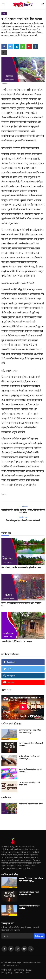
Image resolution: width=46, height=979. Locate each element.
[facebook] (4, 949)
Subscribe (39, 936)
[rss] (31, 949)
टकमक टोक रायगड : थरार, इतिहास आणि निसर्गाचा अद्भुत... (30, 731)
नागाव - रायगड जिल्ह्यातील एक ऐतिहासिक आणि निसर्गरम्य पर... (21, 604)
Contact (29, 970)
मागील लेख (24, 507)
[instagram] (17, 949)
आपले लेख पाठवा (18, 970)
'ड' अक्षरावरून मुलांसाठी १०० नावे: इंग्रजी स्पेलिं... (29, 783)
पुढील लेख (21, 517)
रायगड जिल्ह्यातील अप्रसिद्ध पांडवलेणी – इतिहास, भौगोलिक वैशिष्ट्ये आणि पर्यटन (23, 511)
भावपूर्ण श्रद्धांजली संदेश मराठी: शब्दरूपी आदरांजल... (31, 744)
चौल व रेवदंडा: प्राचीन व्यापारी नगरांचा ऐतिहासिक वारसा (21, 567)
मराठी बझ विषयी (6, 970)
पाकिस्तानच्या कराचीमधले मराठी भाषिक (30, 804)
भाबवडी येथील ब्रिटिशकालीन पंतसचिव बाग (16, 641)
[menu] (3, 4)
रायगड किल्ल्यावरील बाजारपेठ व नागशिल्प (29, 907)
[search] (43, 4)
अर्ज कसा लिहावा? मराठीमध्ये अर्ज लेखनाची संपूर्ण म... (29, 757)
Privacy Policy (6, 973)
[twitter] (11, 949)
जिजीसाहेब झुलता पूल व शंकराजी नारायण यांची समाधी (23, 520)
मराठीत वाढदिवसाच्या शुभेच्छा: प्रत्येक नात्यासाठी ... (30, 770)
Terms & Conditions (22, 973)
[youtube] (24, 949)
